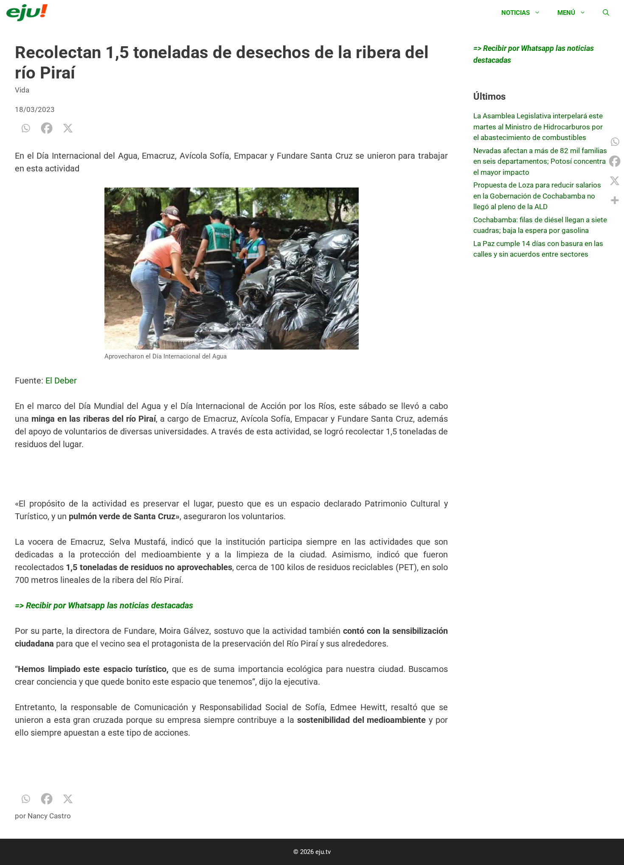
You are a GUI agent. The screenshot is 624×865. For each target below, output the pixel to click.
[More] (614, 200)
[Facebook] (46, 128)
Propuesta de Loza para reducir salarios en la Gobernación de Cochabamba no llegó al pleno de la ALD (537, 196)
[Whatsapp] (25, 128)
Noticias (515, 13)
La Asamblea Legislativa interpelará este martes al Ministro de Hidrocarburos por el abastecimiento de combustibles (538, 127)
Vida (22, 90)
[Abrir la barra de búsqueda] (606, 12)
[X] (68, 128)
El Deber (61, 380)
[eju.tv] (29, 12)
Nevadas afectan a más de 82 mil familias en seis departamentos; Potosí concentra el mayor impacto (540, 161)
